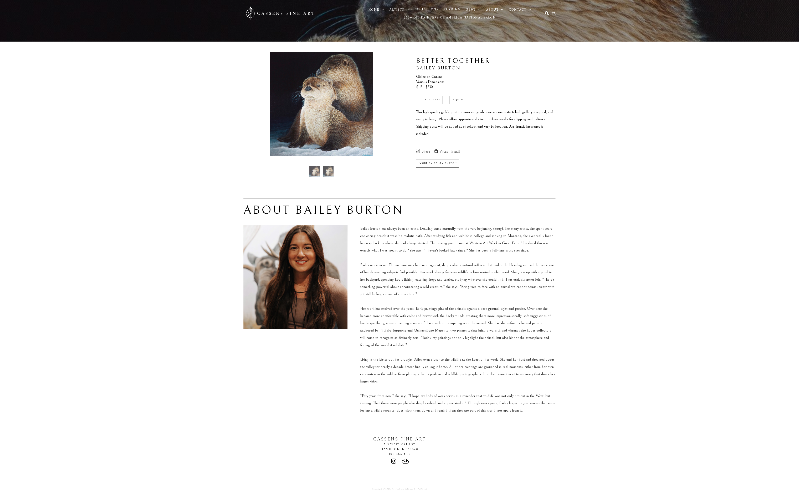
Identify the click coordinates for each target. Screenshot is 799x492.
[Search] (547, 13)
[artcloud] (405, 461)
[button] (376, 9)
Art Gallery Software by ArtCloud (409, 489)
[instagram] (393, 461)
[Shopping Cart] (554, 13)
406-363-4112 (399, 454)
